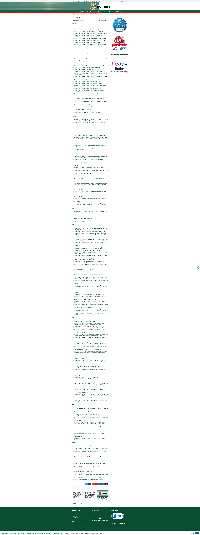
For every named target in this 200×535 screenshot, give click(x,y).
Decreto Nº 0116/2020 (78, 194)
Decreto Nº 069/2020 (77, 301)
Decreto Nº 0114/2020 (78, 198)
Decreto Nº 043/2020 (77, 398)
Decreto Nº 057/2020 (77, 334)
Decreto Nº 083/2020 (77, 264)
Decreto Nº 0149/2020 (78, 125)
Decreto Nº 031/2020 (77, 431)
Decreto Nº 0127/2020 (78, 178)
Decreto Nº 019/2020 (77, 456)
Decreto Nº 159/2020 (77, 107)
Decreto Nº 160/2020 (77, 104)
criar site (117, 520)
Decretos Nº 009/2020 (78, 469)
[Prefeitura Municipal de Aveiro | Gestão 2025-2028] (100, 6)
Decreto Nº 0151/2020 (78, 119)
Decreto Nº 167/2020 (77, 83)
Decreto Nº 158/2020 (77, 111)
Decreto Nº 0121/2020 (78, 181)
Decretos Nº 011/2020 (78, 466)
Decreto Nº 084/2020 (77, 261)
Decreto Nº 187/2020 (77, 40)
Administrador (75, 20)
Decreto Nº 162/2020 (77, 96)
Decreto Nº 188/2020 (77, 38)
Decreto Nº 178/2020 (77, 58)
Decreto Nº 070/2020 (77, 296)
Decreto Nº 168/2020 (77, 81)
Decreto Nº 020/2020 (77, 454)
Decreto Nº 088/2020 (77, 247)
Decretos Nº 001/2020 (78, 479)
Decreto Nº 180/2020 (77, 54)
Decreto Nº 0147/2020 (78, 130)
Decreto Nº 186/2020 (77, 42)
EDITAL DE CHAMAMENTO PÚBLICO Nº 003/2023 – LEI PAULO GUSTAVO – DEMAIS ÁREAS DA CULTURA (102, 499)
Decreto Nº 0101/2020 (78, 220)
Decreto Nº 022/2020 (77, 446)
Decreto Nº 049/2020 (77, 372)
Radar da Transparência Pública (123, 527)
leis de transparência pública (115, 524)
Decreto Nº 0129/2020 (78, 167)
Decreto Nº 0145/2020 (78, 137)
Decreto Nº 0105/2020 (78, 213)
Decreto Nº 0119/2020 (78, 187)
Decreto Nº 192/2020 (77, 29)
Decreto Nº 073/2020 (77, 285)
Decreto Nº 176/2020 (77, 63)
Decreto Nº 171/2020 (77, 73)
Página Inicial (80, 11)
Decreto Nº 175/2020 (77, 65)
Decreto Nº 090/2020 (77, 237)
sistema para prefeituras (124, 520)
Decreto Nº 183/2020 (77, 47)
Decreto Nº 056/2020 (77, 337)
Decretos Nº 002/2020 (78, 477)
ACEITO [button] (196, 533)
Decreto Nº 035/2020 (77, 417)
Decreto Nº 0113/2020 (78, 203)
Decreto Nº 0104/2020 (78, 215)
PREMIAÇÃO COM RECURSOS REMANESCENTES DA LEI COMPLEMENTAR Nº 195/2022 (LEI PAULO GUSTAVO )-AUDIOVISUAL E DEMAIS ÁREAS (78, 495)
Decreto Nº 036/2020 (77, 411)
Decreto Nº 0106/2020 (78, 211)
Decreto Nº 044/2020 (77, 394)
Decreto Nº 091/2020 (77, 233)
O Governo (97, 11)
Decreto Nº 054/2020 (77, 346)
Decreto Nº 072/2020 (77, 289)
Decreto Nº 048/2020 (77, 377)
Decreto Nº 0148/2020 (78, 128)
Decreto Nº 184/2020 (77, 46)
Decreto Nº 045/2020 (77, 391)
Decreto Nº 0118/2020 (78, 189)
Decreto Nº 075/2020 (77, 274)
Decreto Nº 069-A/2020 (78, 298)
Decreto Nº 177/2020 (77, 61)
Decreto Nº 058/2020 (77, 329)
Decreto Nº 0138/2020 (78, 145)
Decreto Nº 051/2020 (77, 364)
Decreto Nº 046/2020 (77, 387)
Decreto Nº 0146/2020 (78, 134)
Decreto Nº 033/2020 (77, 426)
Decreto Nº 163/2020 (77, 93)
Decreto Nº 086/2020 (77, 252)
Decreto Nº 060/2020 (77, 323)
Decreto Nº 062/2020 (77, 309)
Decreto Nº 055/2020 (77, 342)
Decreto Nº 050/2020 (77, 369)
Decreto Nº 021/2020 (77, 451)
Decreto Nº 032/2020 (77, 429)
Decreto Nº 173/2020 (77, 69)
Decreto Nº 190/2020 (77, 33)
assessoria (118, 522)
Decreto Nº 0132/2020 (78, 154)
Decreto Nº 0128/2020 (78, 170)
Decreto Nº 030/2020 (77, 435)
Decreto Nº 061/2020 (77, 319)
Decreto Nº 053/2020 (77, 351)
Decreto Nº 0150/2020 (78, 122)
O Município (88, 11)
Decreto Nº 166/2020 (77, 85)
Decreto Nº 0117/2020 (78, 191)
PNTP (115, 527)
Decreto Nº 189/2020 (77, 35)
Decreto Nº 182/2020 (77, 49)
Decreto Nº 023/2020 (77, 445)
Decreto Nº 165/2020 (77, 88)
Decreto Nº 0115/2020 (78, 196)
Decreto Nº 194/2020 (77, 25)
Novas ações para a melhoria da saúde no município (92, 1)
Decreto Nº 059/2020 (77, 326)
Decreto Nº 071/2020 (77, 294)
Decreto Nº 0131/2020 (78, 159)
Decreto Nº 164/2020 (77, 90)
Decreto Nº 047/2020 (77, 381)
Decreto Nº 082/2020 (77, 267)
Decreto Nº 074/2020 (77, 280)
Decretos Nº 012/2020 (78, 463)
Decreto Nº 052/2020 (77, 355)
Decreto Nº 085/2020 (77, 255)
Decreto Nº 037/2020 (77, 407)
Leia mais (87, 533)
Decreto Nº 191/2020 (77, 31)
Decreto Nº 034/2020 (77, 422)
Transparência (118, 11)
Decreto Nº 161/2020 (77, 100)
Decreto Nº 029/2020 (77, 438)
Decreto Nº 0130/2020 (78, 164)
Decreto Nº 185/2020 (77, 44)
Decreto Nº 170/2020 (77, 76)
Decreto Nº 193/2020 (77, 27)
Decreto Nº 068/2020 (77, 304)
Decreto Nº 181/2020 (77, 53)
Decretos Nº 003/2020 (78, 473)
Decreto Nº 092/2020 (77, 231)
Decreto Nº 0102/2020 (78, 216)
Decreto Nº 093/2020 (77, 226)
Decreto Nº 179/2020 (77, 56)
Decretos (100, 20)
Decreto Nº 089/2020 (77, 242)
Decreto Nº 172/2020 (77, 71)
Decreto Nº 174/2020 (77, 67)
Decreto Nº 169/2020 (77, 79)
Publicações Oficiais (107, 11)
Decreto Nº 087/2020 (77, 250)
